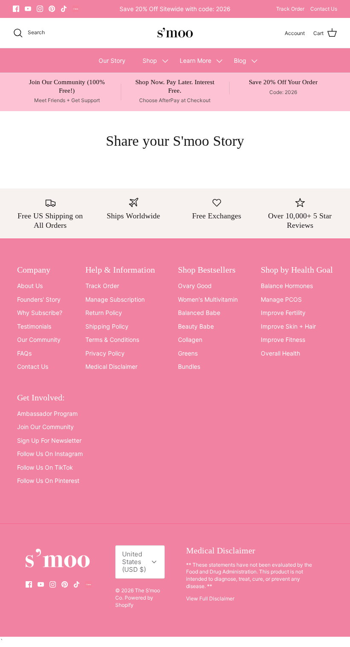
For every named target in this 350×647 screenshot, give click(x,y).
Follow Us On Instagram (50, 453)
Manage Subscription (115, 299)
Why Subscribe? (39, 312)
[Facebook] (16, 9)
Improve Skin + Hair (288, 326)
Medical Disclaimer (111, 366)
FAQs (24, 353)
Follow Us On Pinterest (48, 480)
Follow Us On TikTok (45, 467)
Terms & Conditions (112, 339)
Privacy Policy (105, 353)
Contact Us (323, 9)
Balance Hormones (287, 285)
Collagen (190, 339)
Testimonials (34, 326)
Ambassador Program (47, 413)
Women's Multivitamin (208, 299)
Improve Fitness (283, 339)
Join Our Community (45, 426)
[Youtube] (28, 9)
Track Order (290, 9)
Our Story (112, 60)
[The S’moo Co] (175, 33)
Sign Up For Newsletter (49, 440)
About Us (30, 285)
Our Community (39, 339)
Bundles (189, 366)
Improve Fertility (283, 312)
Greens (188, 353)
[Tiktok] (64, 9)
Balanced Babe (199, 312)
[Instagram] (40, 9)
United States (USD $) (134, 561)
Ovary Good (195, 285)
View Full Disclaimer (210, 598)
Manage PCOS (281, 299)
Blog (240, 60)
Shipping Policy (106, 326)
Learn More (195, 60)
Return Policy (103, 312)
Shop (150, 60)
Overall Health (280, 353)
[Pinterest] (52, 9)
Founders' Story (39, 299)
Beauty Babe (196, 326)
